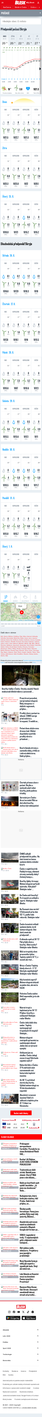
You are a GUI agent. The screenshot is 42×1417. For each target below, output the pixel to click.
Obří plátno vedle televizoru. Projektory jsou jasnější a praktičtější (29, 1252)
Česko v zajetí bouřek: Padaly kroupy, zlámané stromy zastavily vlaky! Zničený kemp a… (29, 872)
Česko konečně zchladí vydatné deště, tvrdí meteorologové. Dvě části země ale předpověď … (29, 929)
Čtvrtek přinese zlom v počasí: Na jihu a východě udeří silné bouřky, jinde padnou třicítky (29, 788)
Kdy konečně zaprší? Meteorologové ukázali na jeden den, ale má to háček (29, 983)
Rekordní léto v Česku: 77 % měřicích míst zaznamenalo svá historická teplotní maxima (29, 1070)
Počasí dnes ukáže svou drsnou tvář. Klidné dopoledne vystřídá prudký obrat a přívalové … (29, 734)
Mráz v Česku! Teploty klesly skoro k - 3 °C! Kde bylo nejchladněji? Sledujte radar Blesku (29, 969)
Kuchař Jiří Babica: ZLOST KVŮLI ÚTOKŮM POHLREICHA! (29, 1162)
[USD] (4, 1127)
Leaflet (20, 620)
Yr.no (34, 662)
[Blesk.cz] (20, 2)
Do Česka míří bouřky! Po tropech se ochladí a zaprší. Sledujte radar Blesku (29, 899)
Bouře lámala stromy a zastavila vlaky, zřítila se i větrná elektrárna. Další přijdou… (29, 751)
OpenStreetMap (29, 620)
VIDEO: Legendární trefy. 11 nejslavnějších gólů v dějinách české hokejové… (29, 1239)
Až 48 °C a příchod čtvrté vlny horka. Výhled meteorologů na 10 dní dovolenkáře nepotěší (29, 1085)
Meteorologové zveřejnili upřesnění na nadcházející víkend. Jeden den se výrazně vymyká (29, 1043)
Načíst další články (21, 1113)
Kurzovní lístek (8, 1120)
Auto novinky (7, 1266)
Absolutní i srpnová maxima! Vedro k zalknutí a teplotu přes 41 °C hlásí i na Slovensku (29, 1100)
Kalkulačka (33, 1128)
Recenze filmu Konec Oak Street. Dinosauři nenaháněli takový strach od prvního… (29, 1291)
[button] (13, 1318)
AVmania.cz (6, 1251)
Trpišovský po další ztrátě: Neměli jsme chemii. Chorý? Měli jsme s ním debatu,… (28, 1173)
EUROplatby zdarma (30, 1120)
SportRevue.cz (8, 1240)
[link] (9, 1312)
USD (8, 1128)
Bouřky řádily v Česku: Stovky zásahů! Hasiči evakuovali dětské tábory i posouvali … (20, 690)
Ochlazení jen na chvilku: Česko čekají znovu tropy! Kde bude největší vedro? (29, 1056)
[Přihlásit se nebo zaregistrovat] (38, 2)
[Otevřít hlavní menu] (2, 2)
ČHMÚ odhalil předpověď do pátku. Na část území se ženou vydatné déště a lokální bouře (30, 859)
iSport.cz (6, 1173)
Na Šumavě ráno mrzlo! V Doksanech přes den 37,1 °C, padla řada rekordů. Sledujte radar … (30, 914)
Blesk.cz (5, 1148)
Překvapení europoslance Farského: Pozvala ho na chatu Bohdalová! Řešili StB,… (30, 1148)
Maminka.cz (6, 1214)
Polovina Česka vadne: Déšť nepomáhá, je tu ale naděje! (29, 996)
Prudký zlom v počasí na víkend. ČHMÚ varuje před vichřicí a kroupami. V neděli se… (29, 717)
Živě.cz (5, 1227)
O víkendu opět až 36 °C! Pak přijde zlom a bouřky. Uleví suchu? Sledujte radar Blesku (29, 943)
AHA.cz (5, 1162)
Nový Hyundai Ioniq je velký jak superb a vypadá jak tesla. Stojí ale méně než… (28, 1265)
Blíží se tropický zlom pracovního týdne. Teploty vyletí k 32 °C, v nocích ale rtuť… (29, 955)
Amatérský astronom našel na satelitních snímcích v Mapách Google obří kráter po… (29, 1226)
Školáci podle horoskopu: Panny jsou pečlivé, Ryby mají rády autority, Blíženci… (29, 1212)
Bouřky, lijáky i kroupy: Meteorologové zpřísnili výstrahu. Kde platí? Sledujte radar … (30, 885)
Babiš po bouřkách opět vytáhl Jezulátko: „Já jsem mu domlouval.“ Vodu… (29, 1186)
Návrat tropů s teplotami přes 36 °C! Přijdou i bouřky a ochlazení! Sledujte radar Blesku (28, 1013)
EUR (8, 1124)
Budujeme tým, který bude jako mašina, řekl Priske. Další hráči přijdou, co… (29, 1199)
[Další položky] (39, 7)
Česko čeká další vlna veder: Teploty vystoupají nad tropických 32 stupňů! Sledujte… (29, 1028)
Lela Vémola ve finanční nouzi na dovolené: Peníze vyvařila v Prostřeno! (29, 1278)
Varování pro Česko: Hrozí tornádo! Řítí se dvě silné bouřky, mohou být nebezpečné (29, 801)
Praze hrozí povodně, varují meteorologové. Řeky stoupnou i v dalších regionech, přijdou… (29, 703)
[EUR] (4, 1124)
